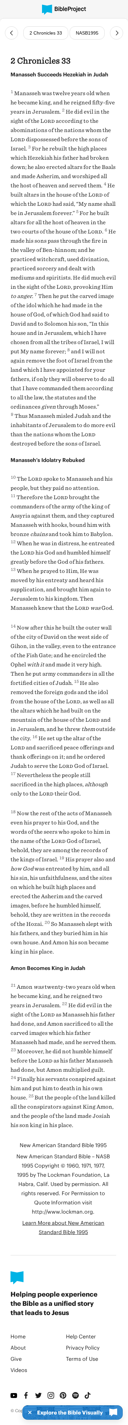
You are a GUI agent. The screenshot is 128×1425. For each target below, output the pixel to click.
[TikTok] (88, 1395)
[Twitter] (38, 1395)
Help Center (81, 1336)
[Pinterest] (63, 1395)
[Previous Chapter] (11, 33)
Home (18, 1336)
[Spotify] (75, 1395)
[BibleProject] (64, 10)
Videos (19, 1370)
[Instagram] (51, 1395)
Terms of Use (82, 1359)
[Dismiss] (28, 1412)
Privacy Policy (82, 1347)
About (18, 1347)
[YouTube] (14, 1395)
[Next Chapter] (116, 33)
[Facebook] (26, 1395)
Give (16, 1359)
